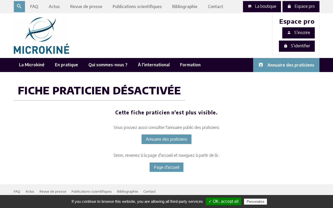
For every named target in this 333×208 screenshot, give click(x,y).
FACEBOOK (263, 50)
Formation (190, 64)
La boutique (262, 6)
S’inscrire (298, 32)
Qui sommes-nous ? (107, 64)
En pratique (66, 64)
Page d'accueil (166, 167)
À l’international (154, 64)
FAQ (34, 6)
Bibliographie (184, 6)
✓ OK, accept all (223, 201)
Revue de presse (86, 6)
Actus (54, 6)
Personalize (255, 202)
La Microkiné (31, 64)
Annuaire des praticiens (290, 65)
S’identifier (297, 45)
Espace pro (301, 6)
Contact (215, 6)
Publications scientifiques (137, 6)
